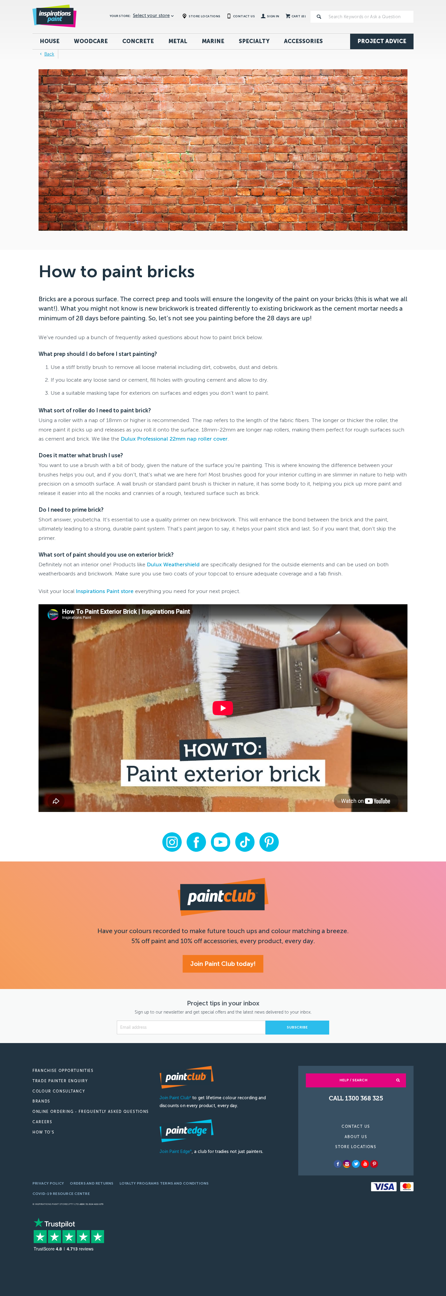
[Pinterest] (374, 1164)
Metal (177, 41)
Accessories (303, 41)
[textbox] (370, 16)
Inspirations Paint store (104, 591)
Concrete (138, 41)
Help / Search (353, 1080)
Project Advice (381, 41)
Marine (213, 41)
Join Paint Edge (176, 1151)
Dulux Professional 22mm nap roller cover (174, 439)
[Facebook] (338, 1164)
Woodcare (91, 41)
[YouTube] (365, 1164)
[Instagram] (347, 1164)
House (49, 41)
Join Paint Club (175, 1098)
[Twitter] (356, 1164)
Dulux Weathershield (173, 564)
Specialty (254, 41)
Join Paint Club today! (223, 963)
